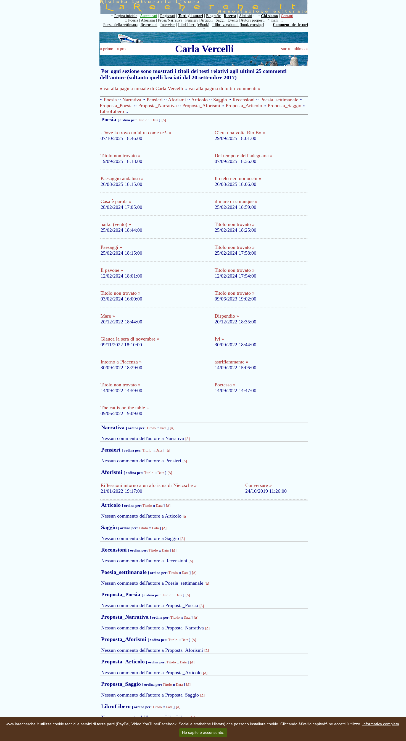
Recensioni (149, 25)
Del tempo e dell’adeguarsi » (244, 155)
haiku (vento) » (116, 224)
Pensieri (191, 20)
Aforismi (148, 20)
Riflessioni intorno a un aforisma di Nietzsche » (149, 485)
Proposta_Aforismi (201, 105)
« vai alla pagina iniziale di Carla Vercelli (141, 88)
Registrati (167, 16)
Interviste (167, 25)
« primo (106, 48)
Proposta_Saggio (284, 105)
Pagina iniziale (125, 16)
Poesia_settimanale (279, 99)
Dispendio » (227, 316)
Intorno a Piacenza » (121, 362)
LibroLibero (112, 111)
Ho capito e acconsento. (203, 732)
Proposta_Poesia (116, 105)
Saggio (220, 99)
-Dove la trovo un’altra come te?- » (136, 132)
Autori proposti (253, 20)
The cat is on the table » (125, 407)
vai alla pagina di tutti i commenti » (224, 88)
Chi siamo (269, 16)
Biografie (213, 16)
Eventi (233, 20)
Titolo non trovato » (121, 155)
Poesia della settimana (120, 25)
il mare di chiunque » (236, 201)
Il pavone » (112, 270)
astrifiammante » (231, 362)
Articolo (199, 99)
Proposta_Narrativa (157, 105)
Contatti (287, 16)
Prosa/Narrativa (170, 20)
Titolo (142, 120)
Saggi (220, 20)
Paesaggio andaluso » (122, 178)
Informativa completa (380, 724)
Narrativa (131, 99)
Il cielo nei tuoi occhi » (238, 178)
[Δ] (164, 120)
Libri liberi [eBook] (193, 25)
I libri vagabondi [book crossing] (238, 25)
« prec (122, 48)
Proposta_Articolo (244, 105)
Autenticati (148, 16)
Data (154, 120)
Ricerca (230, 16)
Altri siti (245, 16)
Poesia (133, 20)
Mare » (108, 316)
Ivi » (219, 339)
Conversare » (258, 485)
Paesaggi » (111, 247)
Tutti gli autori (190, 16)
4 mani (273, 20)
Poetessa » (225, 384)
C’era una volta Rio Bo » (240, 132)
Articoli (207, 20)
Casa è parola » (116, 201)
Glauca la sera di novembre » (130, 339)
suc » (285, 48)
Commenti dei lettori (290, 25)
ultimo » (301, 48)
